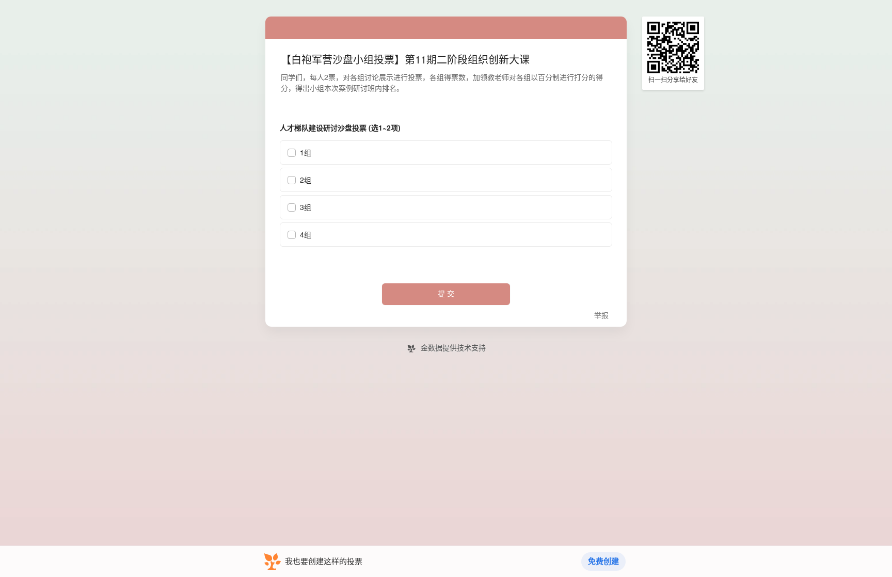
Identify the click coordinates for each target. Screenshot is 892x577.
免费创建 (603, 561)
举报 (601, 315)
